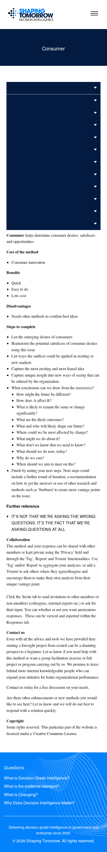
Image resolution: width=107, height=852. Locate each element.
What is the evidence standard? (31, 786)
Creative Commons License (54, 733)
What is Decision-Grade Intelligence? (37, 778)
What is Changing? (21, 794)
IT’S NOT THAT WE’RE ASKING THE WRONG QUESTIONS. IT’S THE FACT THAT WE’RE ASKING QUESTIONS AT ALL (53, 522)
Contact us (14, 687)
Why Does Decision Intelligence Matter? (39, 803)
